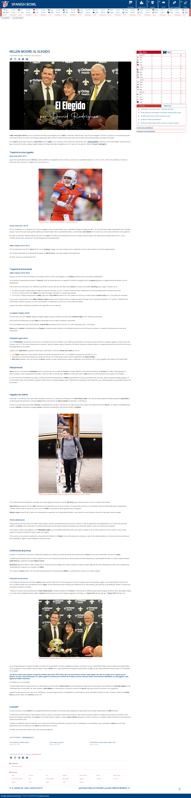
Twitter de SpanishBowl (145, 128)
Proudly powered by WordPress (11, 796)
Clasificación (142, 7)
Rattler (14, 782)
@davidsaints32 (28, 737)
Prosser (116, 778)
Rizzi (30, 782)
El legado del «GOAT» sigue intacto (27, 788)
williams (82, 782)
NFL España (66, 778)
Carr (47, 775)
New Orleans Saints (17, 766)
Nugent (82, 778)
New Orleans (117, 775)
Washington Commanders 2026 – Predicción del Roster (157, 109)
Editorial (142, 106)
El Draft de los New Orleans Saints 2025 (103, 742)
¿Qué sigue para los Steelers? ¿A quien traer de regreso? (102, 788)
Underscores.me (43, 796)
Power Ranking (174, 7)
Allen (13, 775)
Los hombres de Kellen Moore (19, 742)
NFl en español (50, 778)
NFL (30, 778)
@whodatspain (36, 56)
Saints (47, 782)
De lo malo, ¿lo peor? (57, 742)
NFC (169, 52)
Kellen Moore (83, 775)
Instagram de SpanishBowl (146, 131)
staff (64, 782)
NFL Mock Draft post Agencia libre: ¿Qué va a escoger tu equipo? (160, 123)
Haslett (64, 775)
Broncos (31, 775)
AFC (145, 52)
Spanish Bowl (24, 4)
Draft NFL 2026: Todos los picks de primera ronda (155, 116)
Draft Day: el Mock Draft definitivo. (151, 119)
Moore (98, 775)
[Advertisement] (95, 34)
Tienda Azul (167, 106)
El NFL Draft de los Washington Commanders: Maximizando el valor (161, 112)
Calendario (130, 7)
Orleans (99, 778)
